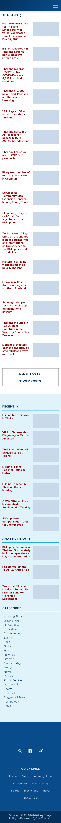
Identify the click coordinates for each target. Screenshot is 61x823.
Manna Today (12, 663)
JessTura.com (44, 818)
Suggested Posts (14, 697)
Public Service (13, 680)
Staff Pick (10, 693)
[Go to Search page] (20, 751)
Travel (8, 705)
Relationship (11, 684)
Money (8, 667)
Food (7, 641)
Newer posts (30, 381)
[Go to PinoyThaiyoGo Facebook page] (41, 751)
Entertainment (13, 633)
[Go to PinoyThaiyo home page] (22, 5)
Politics (8, 676)
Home (13, 776)
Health (8, 650)
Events (8, 637)
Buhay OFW (11, 625)
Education (10, 629)
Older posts (30, 374)
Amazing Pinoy (14, 539)
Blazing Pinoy (12, 620)
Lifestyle (9, 659)
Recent (8, 406)
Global (8, 646)
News (7, 671)
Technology (11, 701)
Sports (8, 688)
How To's (9, 654)
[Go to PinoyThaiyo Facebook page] (30, 751)
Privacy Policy (30, 797)
